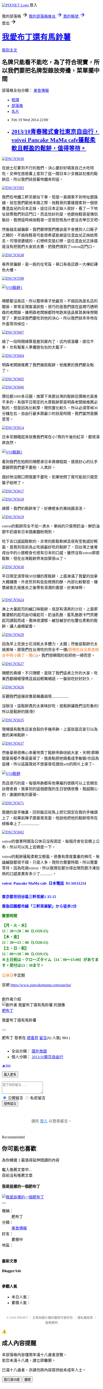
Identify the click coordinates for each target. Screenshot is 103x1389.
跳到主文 (9, 50)
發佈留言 (10, 1103)
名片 (15, 111)
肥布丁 (7, 1011)
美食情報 (41, 90)
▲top (6, 1065)
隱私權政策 (85, 1317)
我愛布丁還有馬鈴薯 (36, 37)
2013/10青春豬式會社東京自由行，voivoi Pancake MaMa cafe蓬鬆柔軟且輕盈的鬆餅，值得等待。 (55, 140)
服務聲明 (51, 1322)
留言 (43, 1038)
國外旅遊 (39, 1051)
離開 (27, 1379)
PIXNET (22, 1317)
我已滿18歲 (12, 1379)
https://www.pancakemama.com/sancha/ (41, 985)
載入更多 (10, 1074)
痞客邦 (32, 1038)
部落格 (17, 106)
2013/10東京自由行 (47, 1057)
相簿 (15, 100)
